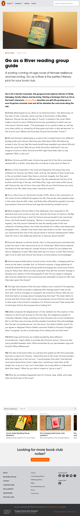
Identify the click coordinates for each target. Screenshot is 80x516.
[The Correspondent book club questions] (55, 423)
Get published (8, 489)
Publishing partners (36, 480)
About (5, 473)
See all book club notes (40, 460)
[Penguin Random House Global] (9, 511)
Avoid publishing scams (38, 486)
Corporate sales (8, 485)
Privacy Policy (47, 507)
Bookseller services (9, 477)
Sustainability (7, 493)
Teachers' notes (8, 497)
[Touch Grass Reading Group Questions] (21, 423)
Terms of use (35, 493)
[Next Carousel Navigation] (75, 409)
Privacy (33, 490)
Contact (6, 481)
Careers (33, 473)
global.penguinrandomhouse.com (65, 512)
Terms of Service (57, 507)
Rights (33, 483)
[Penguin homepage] (3, 3)
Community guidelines (37, 476)
